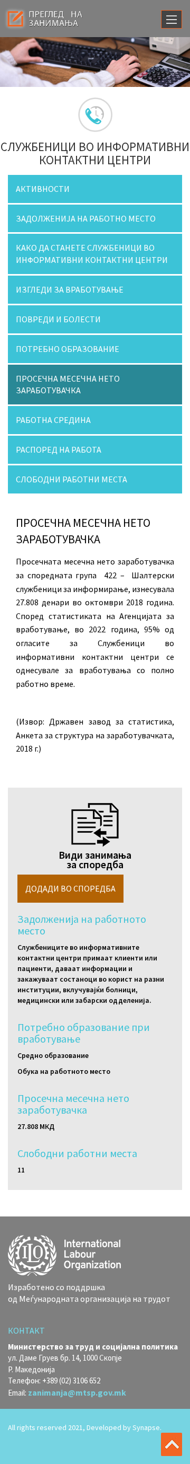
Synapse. (147, 1427)
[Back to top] (171, 1444)
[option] (95, 62)
